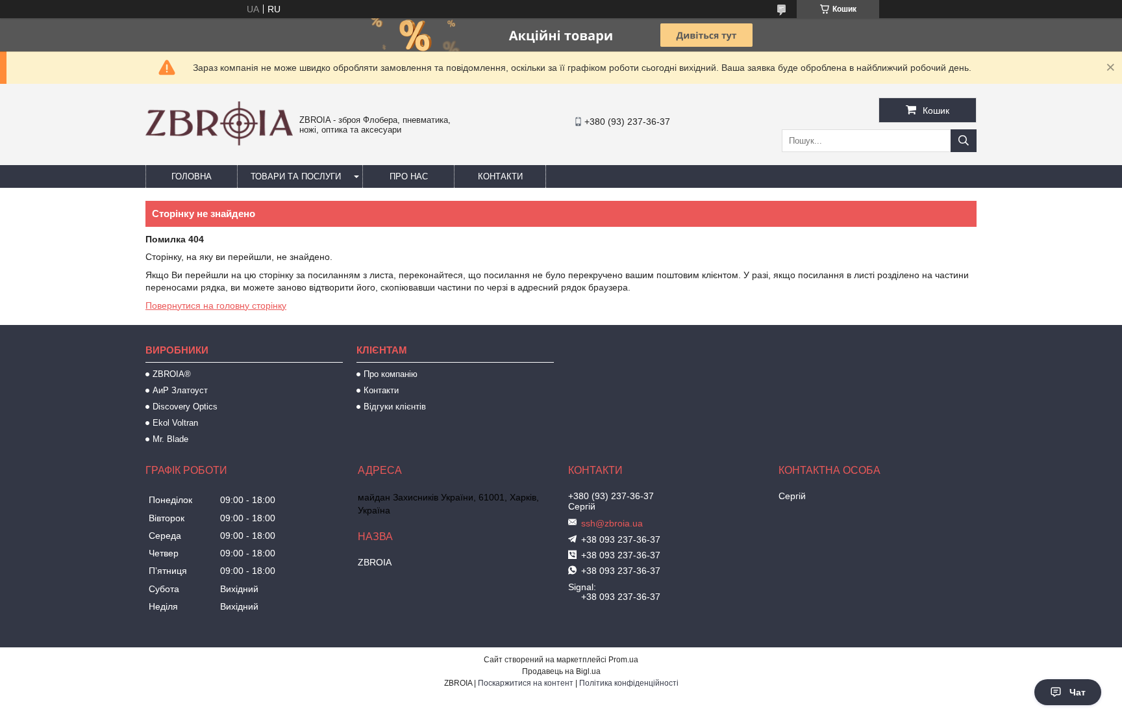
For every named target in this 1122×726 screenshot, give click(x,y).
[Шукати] (964, 140)
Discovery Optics (185, 406)
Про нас (409, 176)
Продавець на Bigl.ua (561, 671)
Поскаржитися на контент (525, 683)
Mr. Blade (170, 439)
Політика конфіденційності (629, 683)
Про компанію (391, 374)
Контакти (500, 176)
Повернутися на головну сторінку (215, 305)
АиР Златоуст (180, 390)
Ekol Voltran (175, 423)
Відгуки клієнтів (395, 406)
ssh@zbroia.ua (612, 523)
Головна (191, 176)
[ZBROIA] (219, 142)
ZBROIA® (172, 374)
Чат (1077, 692)
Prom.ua (623, 659)
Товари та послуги (296, 176)
